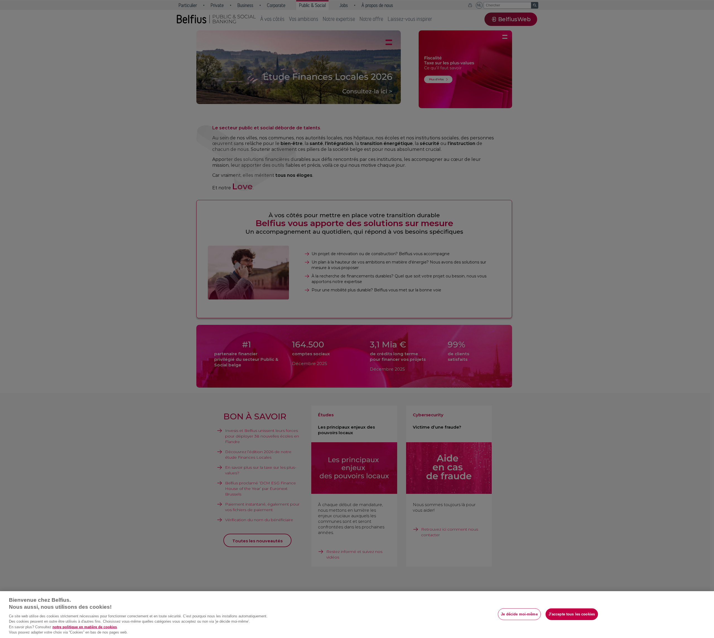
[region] (357, 614)
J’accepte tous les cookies (572, 614)
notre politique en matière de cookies (84, 627)
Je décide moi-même (519, 614)
